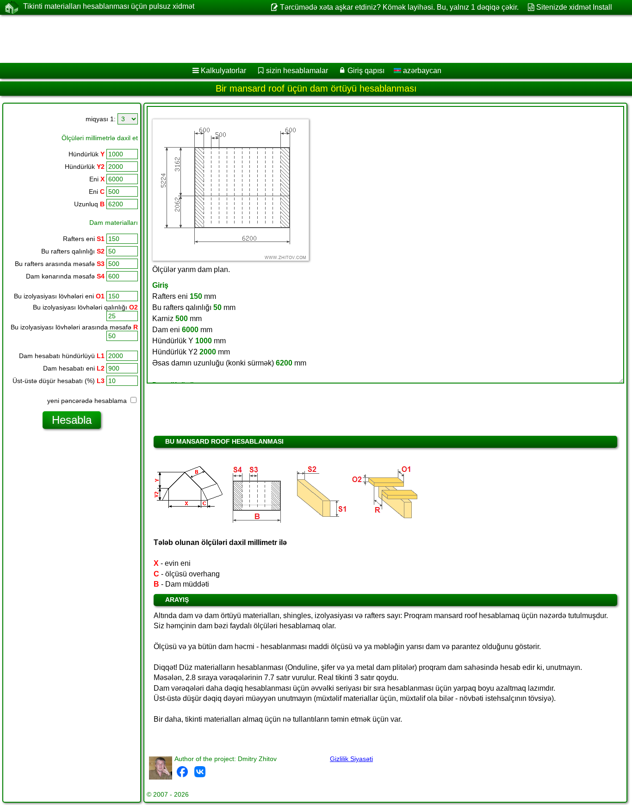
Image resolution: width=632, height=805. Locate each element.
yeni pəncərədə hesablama (88, 400)
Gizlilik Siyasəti (351, 758)
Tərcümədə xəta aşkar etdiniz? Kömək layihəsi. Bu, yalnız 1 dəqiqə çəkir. (399, 7)
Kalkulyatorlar (223, 70)
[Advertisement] (280, 39)
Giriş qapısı (365, 70)
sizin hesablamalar (297, 70)
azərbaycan (421, 70)
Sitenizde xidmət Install (574, 7)
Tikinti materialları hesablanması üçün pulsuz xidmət (108, 6)
